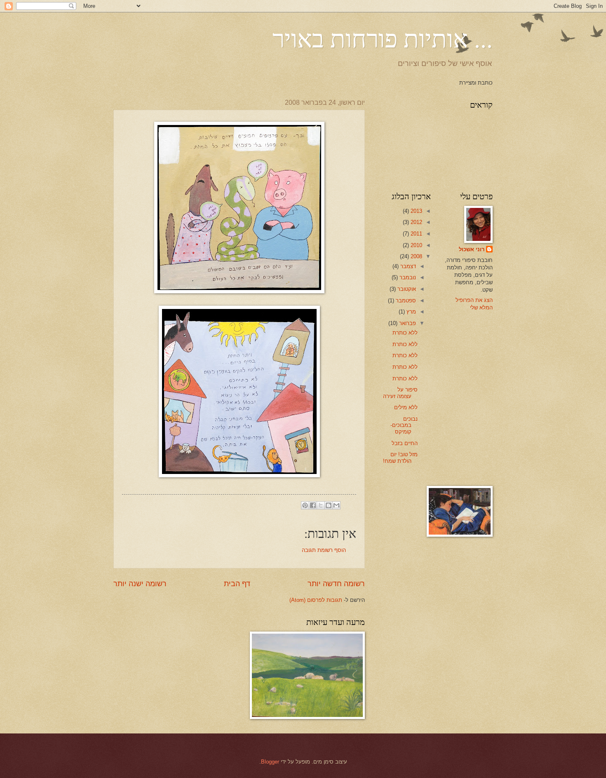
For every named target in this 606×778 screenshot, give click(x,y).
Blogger (270, 762)
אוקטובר (406, 289)
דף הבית (237, 584)
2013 (415, 211)
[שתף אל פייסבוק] (313, 505)
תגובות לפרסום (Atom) (315, 600)
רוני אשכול (471, 249)
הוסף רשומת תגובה (324, 550)
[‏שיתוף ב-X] (321, 505)
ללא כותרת (405, 333)
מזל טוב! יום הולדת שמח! (400, 457)
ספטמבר (405, 300)
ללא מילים (406, 407)
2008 (415, 256)
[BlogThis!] (328, 505)
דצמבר (407, 266)
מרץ (410, 312)
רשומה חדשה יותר (336, 584)
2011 (415, 234)
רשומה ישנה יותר (140, 584)
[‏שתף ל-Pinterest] (305, 505)
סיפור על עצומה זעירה (400, 393)
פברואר (406, 323)
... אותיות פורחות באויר (382, 37)
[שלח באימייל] (336, 505)
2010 (415, 245)
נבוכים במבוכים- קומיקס (404, 425)
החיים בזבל (405, 443)
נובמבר (407, 277)
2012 (415, 222)
